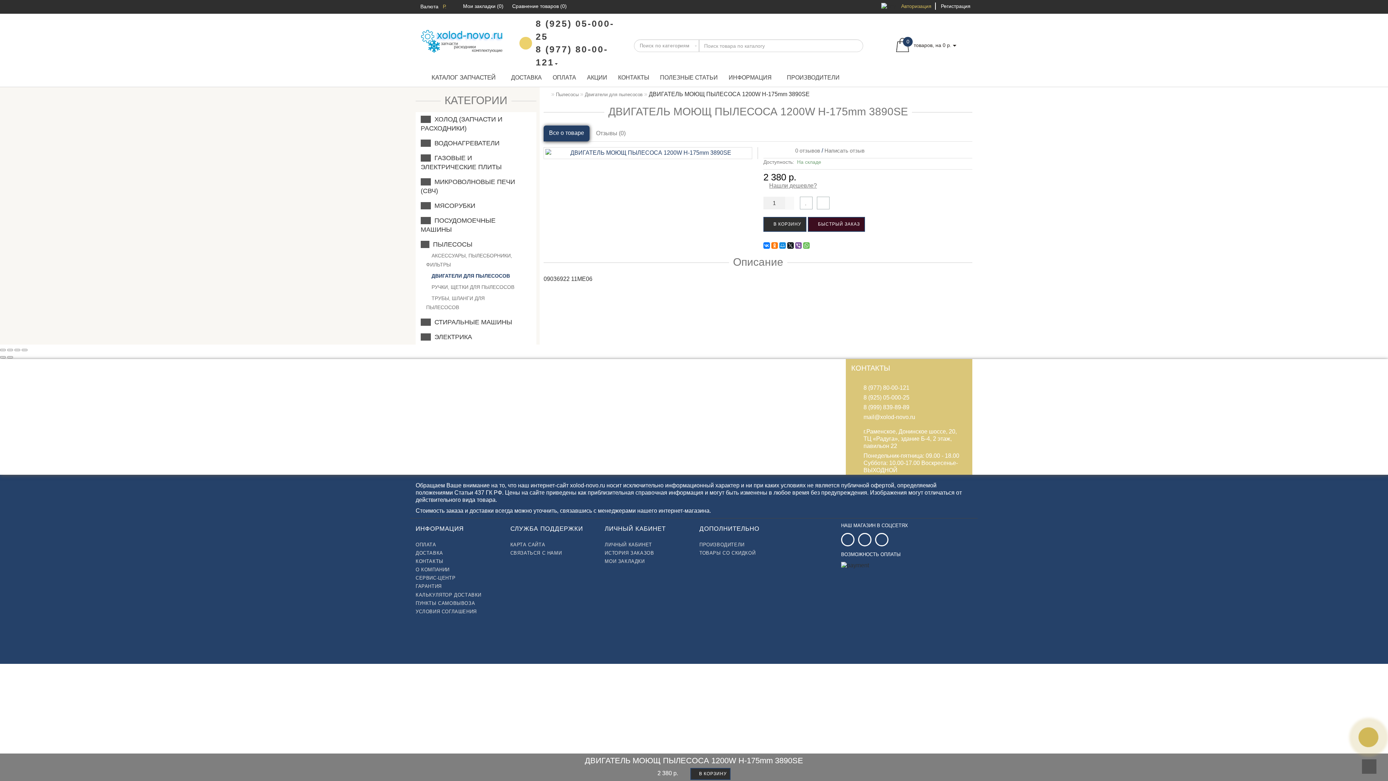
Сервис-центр (435, 578)
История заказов (629, 553)
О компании (433, 569)
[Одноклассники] (774, 245)
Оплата (564, 77)
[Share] (10, 350)
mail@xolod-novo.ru (889, 417)
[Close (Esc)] (3, 350)
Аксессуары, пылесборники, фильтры (469, 260)
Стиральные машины (471, 322)
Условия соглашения (446, 611)
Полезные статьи (689, 77)
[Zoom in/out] (24, 350)
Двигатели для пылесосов (470, 276)
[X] (790, 245)
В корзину (786, 224)
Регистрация (956, 6)
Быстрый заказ (838, 224)
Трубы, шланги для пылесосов (455, 302)
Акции (597, 77)
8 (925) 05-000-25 (886, 397)
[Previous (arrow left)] (3, 357)
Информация (750, 77)
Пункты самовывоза (445, 603)
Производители (813, 77)
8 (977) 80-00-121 (886, 388)
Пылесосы (450, 244)
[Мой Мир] (782, 245)
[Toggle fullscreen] (17, 350)
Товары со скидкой (727, 553)
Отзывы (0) (611, 133)
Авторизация (916, 6)
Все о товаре (566, 133)
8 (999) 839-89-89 (886, 407)
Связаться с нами (536, 553)
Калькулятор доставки (448, 595)
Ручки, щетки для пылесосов (472, 287)
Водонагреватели (465, 143)
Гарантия (429, 586)
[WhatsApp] (806, 245)
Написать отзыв (844, 151)
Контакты (633, 77)
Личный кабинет (628, 544)
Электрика (451, 337)
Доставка (526, 77)
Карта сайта (527, 544)
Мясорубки (453, 205)
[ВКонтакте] (766, 245)
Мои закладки (624, 561)
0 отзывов (806, 151)
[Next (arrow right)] (10, 357)
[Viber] (798, 245)
